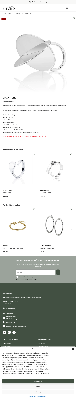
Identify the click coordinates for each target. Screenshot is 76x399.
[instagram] (9, 332)
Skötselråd (41, 343)
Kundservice (7, 343)
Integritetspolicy (41, 396)
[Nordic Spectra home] (9, 7)
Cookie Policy (32, 396)
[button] (73, 349)
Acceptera (38, 381)
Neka (38, 386)
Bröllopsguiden (43, 346)
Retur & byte (7, 346)
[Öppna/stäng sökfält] (59, 7)
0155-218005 (10, 322)
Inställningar (38, 392)
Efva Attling (16, 13)
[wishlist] (63, 7)
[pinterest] (14, 332)
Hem (4, 13)
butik (9, 13)
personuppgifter (33, 279)
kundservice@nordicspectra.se (16, 326)
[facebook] (4, 332)
